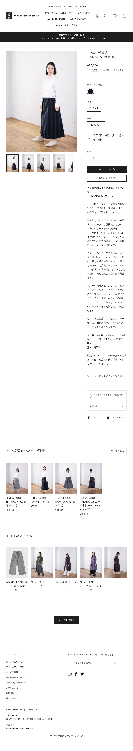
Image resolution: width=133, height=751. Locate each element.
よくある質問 (84, 12)
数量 (89, 151)
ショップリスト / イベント (66, 25)
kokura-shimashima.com (19, 728)
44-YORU (90, 91)
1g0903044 (96, 124)
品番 (89, 118)
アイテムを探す (54, 6)
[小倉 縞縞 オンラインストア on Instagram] (70, 674)
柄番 (94, 85)
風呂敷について (67, 12)
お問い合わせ (96, 406)
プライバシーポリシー (16, 682)
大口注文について (78, 18)
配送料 (95, 69)
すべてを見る (117, 450)
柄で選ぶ (68, 6)
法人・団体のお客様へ (56, 18)
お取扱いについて (14, 661)
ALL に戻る (68, 619)
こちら (120, 376)
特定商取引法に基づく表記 (18, 677)
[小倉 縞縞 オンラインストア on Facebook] (76, 674)
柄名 (89, 102)
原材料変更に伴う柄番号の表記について (106, 396)
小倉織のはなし (49, 12)
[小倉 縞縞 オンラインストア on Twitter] (82, 674)
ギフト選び (80, 6)
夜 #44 (94, 108)
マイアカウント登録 (15, 667)
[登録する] (114, 663)
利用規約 (10, 693)
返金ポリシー (12, 698)
